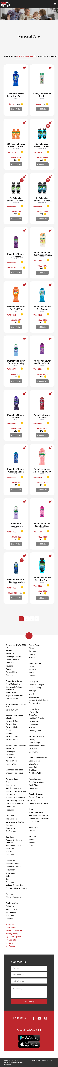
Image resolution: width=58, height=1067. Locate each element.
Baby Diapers (34, 761)
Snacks (32, 800)
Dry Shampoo (11, 831)
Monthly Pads (11, 909)
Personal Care (11, 672)
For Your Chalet (12, 727)
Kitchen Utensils (36, 736)
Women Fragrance (13, 897)
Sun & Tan (10, 848)
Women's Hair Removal (15, 797)
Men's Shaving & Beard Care (17, 800)
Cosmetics (10, 663)
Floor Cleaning (35, 688)
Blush (8, 879)
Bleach (31, 694)
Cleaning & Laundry (13, 656)
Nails (8, 876)
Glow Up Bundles (13, 684)
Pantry (8, 669)
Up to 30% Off (12, 710)
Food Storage (34, 742)
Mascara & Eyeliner (13, 867)
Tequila (32, 842)
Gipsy (31, 648)
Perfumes (9, 675)
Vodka (31, 839)
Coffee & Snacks (12, 660)
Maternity (10, 915)
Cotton (9, 782)
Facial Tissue (35, 645)
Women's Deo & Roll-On (16, 791)
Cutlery (32, 739)
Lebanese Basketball (15, 770)
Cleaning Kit (10, 751)
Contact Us (11, 927)
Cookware (33, 752)
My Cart (9, 943)
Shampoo (10, 825)
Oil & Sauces (34, 821)
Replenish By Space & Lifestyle (15, 717)
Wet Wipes (33, 764)
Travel (8, 730)
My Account (11, 946)
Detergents (34, 681)
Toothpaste (50, 56)
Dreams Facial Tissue (14, 773)
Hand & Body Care (13, 845)
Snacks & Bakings (36, 794)
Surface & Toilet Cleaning (39, 700)
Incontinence (11, 912)
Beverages (34, 827)
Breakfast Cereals (36, 812)
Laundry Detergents (37, 684)
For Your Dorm (12, 736)
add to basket (20, 68)
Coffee (31, 830)
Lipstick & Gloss (12, 863)
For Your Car (11, 724)
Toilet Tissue (35, 663)
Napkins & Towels (36, 718)
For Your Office (12, 721)
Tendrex (32, 651)
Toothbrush (39, 56)
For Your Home (12, 739)
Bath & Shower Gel (25, 56)
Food (31, 809)
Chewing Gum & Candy (38, 803)
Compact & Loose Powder (16, 888)
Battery (32, 727)
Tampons (9, 918)
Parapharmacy (35, 779)
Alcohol (9, 650)
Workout (9, 733)
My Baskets (11, 940)
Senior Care (10, 758)
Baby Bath (33, 767)
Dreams (32, 654)
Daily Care (10, 906)
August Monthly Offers (15, 695)
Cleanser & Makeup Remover (14, 841)
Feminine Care (11, 764)
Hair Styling (10, 828)
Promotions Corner (14, 681)
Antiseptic (33, 691)
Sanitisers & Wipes (36, 782)
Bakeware (33, 749)
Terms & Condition (14, 930)
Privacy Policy (12, 934)
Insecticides (34, 724)
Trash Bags (33, 715)
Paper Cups (34, 721)
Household (10, 666)
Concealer (10, 882)
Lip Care (9, 851)
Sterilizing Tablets (36, 773)
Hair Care (10, 816)
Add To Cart (16, 109)
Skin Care (10, 837)
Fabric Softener (35, 703)
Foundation (10, 870)
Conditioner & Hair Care (15, 822)
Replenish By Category (16, 745)
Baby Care (10, 653)
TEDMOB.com (46, 1060)
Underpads (33, 788)
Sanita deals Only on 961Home (14, 688)
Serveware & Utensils (37, 746)
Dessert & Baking (36, 797)
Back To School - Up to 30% (15, 705)
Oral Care (33, 770)
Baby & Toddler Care (38, 758)
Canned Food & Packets (39, 818)
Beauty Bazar (11, 692)
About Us (10, 924)
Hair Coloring (11, 819)
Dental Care (10, 807)
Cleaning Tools (35, 730)
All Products (10, 56)
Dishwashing (34, 697)
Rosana (32, 657)
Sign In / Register (13, 937)
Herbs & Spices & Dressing (40, 815)
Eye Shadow (11, 873)
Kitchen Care (34, 712)
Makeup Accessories (14, 885)
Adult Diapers (34, 785)
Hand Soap (10, 785)
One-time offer (12, 698)
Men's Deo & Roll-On (14, 804)
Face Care (10, 855)
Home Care (34, 709)
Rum (31, 846)
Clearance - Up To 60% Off (16, 646)
